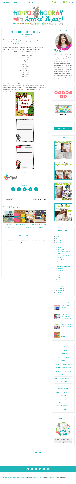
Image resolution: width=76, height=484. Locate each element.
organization (63, 388)
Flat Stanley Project (16, 42)
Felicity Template (23, 477)
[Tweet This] (13, 189)
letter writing (27, 34)
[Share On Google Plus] (25, 189)
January (60, 290)
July (59, 277)
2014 (57, 245)
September (61, 272)
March (59, 286)
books (63, 361)
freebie (19, 34)
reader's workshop (63, 392)
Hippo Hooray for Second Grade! (12, 477)
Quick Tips (63, 354)
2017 (57, 238)
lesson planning (63, 381)
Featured (63, 350)
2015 (57, 243)
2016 (57, 240)
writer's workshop (63, 406)
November (61, 268)
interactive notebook (63, 378)
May (59, 281)
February (60, 288)
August (60, 275)
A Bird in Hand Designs (53, 477)
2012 (57, 292)
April (59, 283)
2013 (57, 247)
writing (63, 409)
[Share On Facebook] (19, 189)
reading (63, 395)
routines (63, 399)
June (59, 279)
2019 (57, 234)
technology (63, 402)
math (63, 385)
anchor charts (63, 357)
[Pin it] (30, 189)
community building (63, 368)
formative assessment (63, 371)
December (60, 249)
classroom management (63, 364)
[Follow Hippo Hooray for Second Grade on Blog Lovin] (63, 112)
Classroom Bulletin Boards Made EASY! (66, 335)
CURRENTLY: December (63, 264)
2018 (57, 236)
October (60, 270)
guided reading (63, 375)
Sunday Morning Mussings (64, 266)
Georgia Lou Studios (37, 477)
